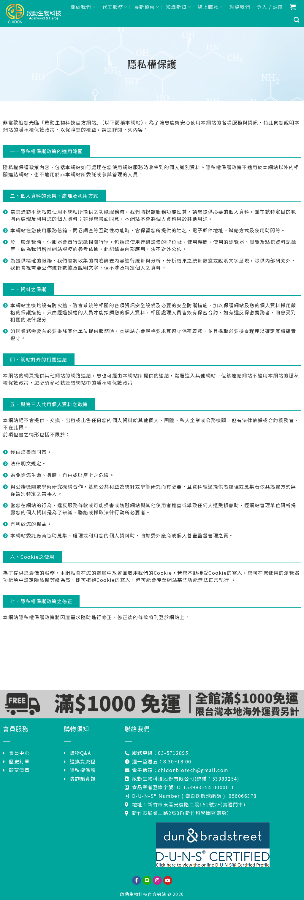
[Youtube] (167, 880)
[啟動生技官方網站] (32, 13)
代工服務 (112, 6)
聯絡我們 (239, 6)
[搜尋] (297, 19)
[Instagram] (157, 880)
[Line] (146, 880)
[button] (46, 151)
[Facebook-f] (136, 880)
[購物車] (293, 6)
